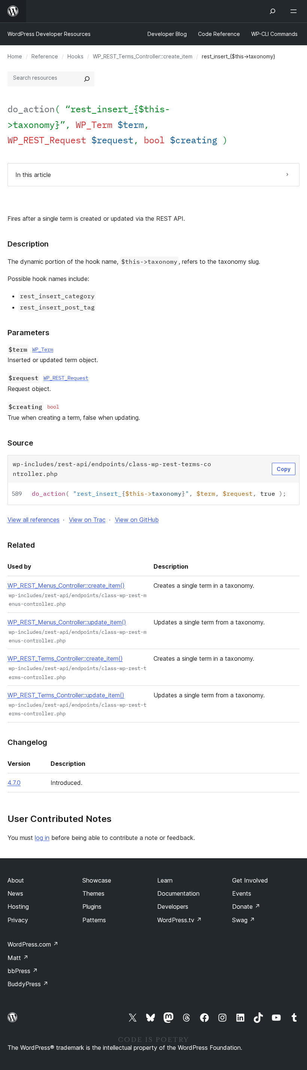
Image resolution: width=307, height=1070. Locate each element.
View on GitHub (137, 519)
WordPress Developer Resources (49, 34)
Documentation (178, 893)
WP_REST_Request (65, 377)
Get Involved (250, 880)
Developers (172, 906)
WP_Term (42, 349)
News (15, 893)
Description (28, 243)
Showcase (96, 880)
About (15, 880)
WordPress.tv (179, 920)
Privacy (17, 920)
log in (42, 837)
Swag (243, 920)
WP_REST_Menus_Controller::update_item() (66, 622)
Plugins (91, 906)
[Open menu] (295, 11)
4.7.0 (14, 782)
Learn (165, 880)
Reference (44, 56)
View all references (33, 519)
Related (21, 545)
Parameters (28, 332)
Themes (93, 893)
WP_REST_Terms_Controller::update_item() (65, 695)
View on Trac (87, 519)
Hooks (75, 56)
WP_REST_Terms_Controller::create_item (142, 56)
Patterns (94, 920)
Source (20, 442)
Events (241, 893)
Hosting (18, 906)
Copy (284, 469)
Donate (246, 906)
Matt (17, 958)
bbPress (22, 971)
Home (14, 56)
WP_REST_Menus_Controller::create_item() (66, 585)
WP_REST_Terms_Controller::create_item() (65, 658)
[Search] (86, 78)
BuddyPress (27, 984)
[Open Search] (272, 11)
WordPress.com (32, 944)
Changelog (27, 742)
